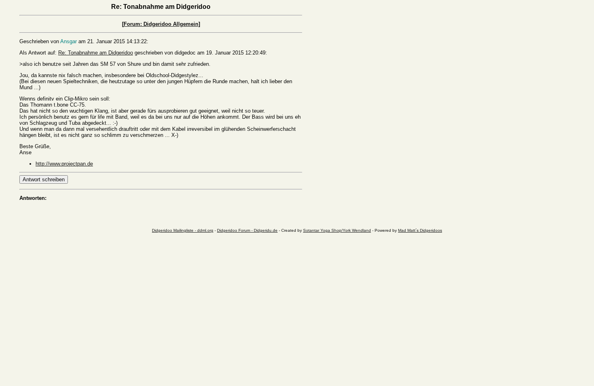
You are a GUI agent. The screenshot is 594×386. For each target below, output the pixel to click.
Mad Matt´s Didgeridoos (420, 230)
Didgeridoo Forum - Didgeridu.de (247, 230)
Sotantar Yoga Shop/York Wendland (337, 230)
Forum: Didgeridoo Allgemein (161, 24)
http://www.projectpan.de (64, 164)
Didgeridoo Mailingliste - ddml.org (182, 230)
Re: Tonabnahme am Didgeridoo (95, 53)
